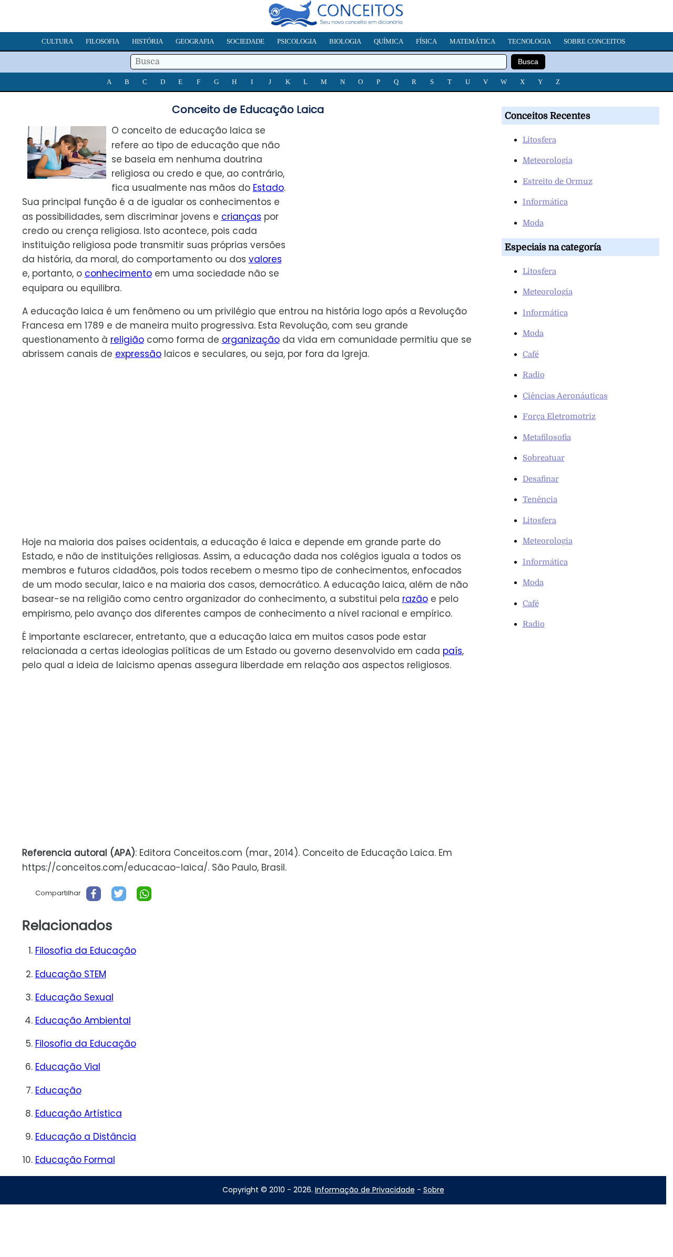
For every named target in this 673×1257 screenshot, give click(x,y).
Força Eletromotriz (559, 416)
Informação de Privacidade (365, 1189)
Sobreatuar (544, 458)
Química (388, 41)
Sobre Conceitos (594, 41)
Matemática (472, 41)
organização (251, 339)
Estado (268, 187)
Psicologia (297, 41)
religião (127, 339)
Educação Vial (67, 1066)
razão (415, 598)
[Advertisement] (393, 197)
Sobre (433, 1189)
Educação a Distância (85, 1136)
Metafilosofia (547, 437)
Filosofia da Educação (85, 950)
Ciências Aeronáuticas (565, 396)
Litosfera (539, 140)
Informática (545, 202)
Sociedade (245, 41)
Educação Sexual (74, 997)
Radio (534, 375)
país (452, 651)
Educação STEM (70, 974)
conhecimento (118, 273)
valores (265, 259)
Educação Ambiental (83, 1020)
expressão (138, 354)
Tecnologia (529, 41)
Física (426, 41)
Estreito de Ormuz (558, 181)
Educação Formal (75, 1159)
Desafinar (541, 479)
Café (531, 354)
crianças (241, 216)
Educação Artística (78, 1113)
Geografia (195, 41)
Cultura (57, 41)
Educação (58, 1090)
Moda (533, 223)
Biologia (345, 41)
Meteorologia (548, 160)
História (147, 41)
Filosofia (102, 41)
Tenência (540, 499)
